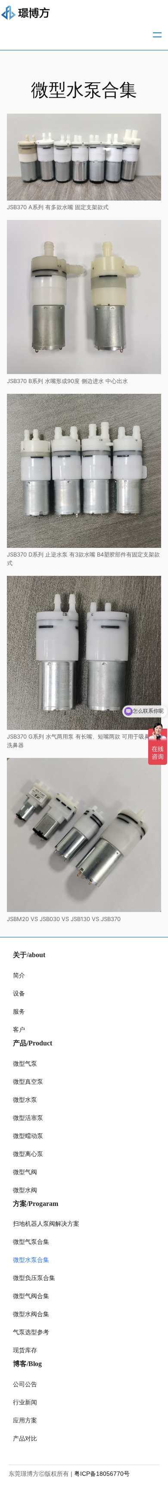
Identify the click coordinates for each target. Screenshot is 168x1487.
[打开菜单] (157, 35)
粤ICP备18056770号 (102, 1473)
